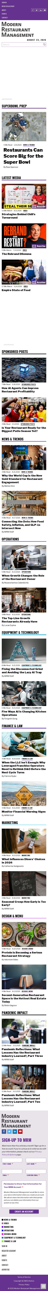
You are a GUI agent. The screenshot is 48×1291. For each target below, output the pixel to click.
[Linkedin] (40, 10)
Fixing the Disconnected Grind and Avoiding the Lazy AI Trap (22, 670)
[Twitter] (36, 10)
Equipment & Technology (31, 665)
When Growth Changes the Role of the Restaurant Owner (23, 577)
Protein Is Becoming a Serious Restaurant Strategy (22, 954)
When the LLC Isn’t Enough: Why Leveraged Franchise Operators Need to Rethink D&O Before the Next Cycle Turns (24, 767)
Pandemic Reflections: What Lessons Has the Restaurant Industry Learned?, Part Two (21, 1098)
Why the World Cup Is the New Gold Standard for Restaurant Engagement (22, 479)
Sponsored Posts (29, 384)
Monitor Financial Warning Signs (24, 811)
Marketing (26, 855)
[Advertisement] (24, 74)
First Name (7, 1164)
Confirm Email (32, 1175)
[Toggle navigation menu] (43, 1286)
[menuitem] (4, 2)
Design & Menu (27, 948)
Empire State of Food (16, 290)
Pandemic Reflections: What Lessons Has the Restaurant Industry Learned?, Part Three (22, 1053)
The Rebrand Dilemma (16, 254)
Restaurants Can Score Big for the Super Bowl (23, 156)
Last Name (31, 1164)
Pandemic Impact (28, 1045)
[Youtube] (44, 10)
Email (5, 1175)
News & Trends (29, 145)
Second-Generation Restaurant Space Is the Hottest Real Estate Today (24, 998)
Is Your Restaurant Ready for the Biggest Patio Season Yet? (24, 429)
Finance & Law (27, 758)
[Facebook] (32, 10)
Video (25, 210)
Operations (26, 572)
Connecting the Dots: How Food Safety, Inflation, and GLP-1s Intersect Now (23, 525)
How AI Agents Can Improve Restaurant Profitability (20, 389)
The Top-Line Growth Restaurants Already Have (19, 620)
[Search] (44, 44)
